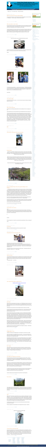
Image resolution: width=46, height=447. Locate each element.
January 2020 (33, 139)
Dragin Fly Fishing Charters (36, 24)
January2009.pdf (10, 439)
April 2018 (33, 123)
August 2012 (33, 72)
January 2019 (33, 130)
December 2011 (33, 66)
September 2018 (33, 127)
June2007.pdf (18, 440)
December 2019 (33, 138)
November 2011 (33, 65)
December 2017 (33, 120)
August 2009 (33, 45)
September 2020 (33, 145)
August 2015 (33, 99)
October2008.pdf (14, 442)
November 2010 (33, 56)
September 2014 (33, 91)
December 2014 (33, 93)
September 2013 (33, 82)
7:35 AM (15, 34)
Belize (13, 9)
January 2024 (33, 168)
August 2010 (33, 54)
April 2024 (33, 169)
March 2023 (33, 162)
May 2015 (33, 97)
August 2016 (33, 108)
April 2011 (33, 60)
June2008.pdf (14, 440)
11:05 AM (16, 374)
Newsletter (23, 9)
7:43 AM (15, 251)
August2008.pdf (14, 441)
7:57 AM (15, 21)
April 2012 (33, 69)
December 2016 (33, 111)
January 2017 (33, 112)
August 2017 (33, 117)
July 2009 (33, 44)
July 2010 (33, 53)
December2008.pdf (14, 443)
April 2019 (33, 132)
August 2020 (33, 144)
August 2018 (33, 126)
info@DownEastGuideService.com (28, 6)
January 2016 (33, 103)
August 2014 (33, 90)
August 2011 (33, 63)
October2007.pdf (18, 442)
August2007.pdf (18, 441)
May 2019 (33, 133)
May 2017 (33, 115)
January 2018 (33, 121)
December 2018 (33, 129)
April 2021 (33, 150)
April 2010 (33, 51)
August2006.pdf (23, 441)
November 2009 (33, 47)
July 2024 (33, 171)
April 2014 (33, 87)
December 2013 (33, 84)
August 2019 (33, 135)
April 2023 (33, 163)
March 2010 (33, 50)
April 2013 (33, 78)
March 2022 (33, 156)
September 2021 (33, 154)
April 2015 (33, 96)
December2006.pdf (23, 443)
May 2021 (33, 151)
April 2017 (33, 114)
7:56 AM (15, 123)
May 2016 (33, 106)
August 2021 (33, 153)
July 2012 (33, 71)
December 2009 (33, 48)
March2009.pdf (10, 440)
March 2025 (33, 174)
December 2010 (33, 57)
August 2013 (33, 81)
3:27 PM (15, 69)
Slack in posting (33, 35)
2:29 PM (15, 298)
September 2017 (33, 118)
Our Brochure (26, 9)
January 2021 (33, 148)
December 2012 (33, 75)
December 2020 (33, 147)
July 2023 (33, 165)
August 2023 (33, 166)
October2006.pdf (23, 442)
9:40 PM (15, 342)
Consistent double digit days (35, 38)
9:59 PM (15, 327)
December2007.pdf (18, 443)
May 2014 (33, 88)
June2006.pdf (23, 440)
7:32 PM (15, 128)
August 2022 (33, 159)
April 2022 (33, 157)
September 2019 (33, 136)
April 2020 (33, 141)
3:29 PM (15, 54)
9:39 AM (15, 435)
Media (33, 9)
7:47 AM (15, 262)
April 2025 (33, 175)
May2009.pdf (9, 441)
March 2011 (33, 59)
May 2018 (33, 124)
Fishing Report (19, 9)
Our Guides (15, 9)
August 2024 (33, 172)
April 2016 (33, 105)
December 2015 (33, 102)
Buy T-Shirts (30, 9)
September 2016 (33, 109)
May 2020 (33, 142)
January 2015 (33, 94)
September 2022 (33, 160)
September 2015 (33, 100)
